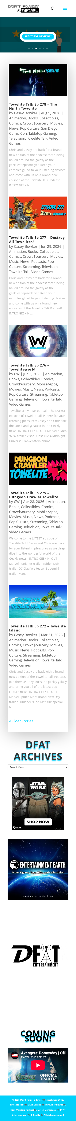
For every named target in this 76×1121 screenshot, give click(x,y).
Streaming (31, 266)
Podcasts (38, 261)
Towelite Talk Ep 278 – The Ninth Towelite (33, 106)
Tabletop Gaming (42, 133)
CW (17, 373)
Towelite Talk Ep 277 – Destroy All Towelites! (37, 239)
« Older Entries (21, 720)
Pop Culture (29, 128)
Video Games (42, 271)
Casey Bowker (25, 112)
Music (14, 261)
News (13, 128)
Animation (17, 118)
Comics (15, 123)
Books (33, 118)
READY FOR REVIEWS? (38, 36)
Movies (56, 123)
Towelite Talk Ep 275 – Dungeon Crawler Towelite (33, 495)
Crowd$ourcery (36, 123)
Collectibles (48, 118)
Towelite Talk (37, 138)
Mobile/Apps (47, 384)
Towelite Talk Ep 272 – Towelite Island (37, 628)
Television (17, 138)
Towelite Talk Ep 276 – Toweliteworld (29, 367)
